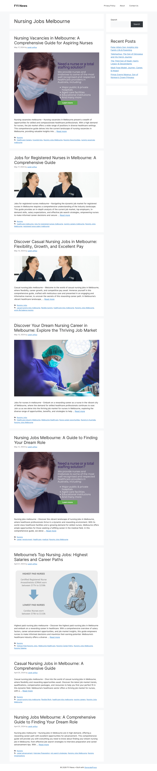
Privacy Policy (109, 6)
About (122, 6)
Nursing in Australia (88, 420)
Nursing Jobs (22, 305)
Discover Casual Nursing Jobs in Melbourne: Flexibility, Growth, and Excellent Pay (55, 244)
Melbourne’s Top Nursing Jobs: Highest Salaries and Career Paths (51, 557)
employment (27, 539)
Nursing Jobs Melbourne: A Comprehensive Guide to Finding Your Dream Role (55, 719)
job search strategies (59, 753)
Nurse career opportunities (69, 420)
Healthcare (37, 539)
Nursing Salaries (20, 648)
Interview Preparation (41, 753)
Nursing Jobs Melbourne (53, 140)
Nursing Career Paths (64, 646)
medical (45, 539)
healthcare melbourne (25, 224)
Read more (62, 131)
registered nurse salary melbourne (36, 226)
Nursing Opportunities (71, 140)
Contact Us (133, 6)
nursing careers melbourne (74, 224)
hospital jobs (38, 140)
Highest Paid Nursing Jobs (27, 646)
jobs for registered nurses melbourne (48, 224)
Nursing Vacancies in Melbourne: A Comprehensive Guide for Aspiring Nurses (53, 40)
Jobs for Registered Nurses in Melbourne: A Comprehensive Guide (55, 160)
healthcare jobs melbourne (64, 308)
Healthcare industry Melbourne (28, 420)
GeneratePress (90, 767)
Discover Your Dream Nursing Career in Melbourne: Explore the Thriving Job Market (55, 328)
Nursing (20, 137)
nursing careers (80, 699)
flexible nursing (47, 308)
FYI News (20, 5)
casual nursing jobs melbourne (28, 308)
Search (114, 20)
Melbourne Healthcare (49, 420)
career (19, 539)
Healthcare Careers (24, 140)
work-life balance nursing (23, 310)
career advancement (25, 753)
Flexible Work (46, 699)
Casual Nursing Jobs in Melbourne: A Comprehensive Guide (49, 666)
